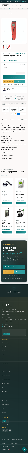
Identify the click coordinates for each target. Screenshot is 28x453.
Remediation (5, 391)
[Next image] (24, 31)
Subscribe (6, 333)
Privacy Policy (5, 443)
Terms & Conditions (14, 443)
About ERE (4, 400)
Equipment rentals (6, 375)
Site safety (4, 359)
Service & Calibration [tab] (22, 119)
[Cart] (20, 5)
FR (25, 1)
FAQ (3, 408)
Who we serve (5, 404)
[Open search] (13, 5)
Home (2, 11)
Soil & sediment (5, 351)
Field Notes (4, 387)
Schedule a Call (8, 81)
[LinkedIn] (6, 430)
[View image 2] (8, 47)
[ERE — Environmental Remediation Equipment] (5, 5)
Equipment (7, 11)
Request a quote (6, 379)
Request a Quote (13, 77)
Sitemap (12, 446)
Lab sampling (5, 355)
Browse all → (4, 175)
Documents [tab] (12, 119)
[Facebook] (3, 430)
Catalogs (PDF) (5, 383)
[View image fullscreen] (3, 41)
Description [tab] (4, 119)
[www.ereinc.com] (14, 305)
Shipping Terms (5, 446)
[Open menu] (24, 5)
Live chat (20, 81)
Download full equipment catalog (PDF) (13, 278)
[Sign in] (16, 5)
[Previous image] (3, 31)
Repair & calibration (6, 371)
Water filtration (5, 346)
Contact (4, 412)
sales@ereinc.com (8, 326)
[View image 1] (3, 47)
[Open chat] (24, 449)
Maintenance (5, 363)
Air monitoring (5, 342)
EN (23, 1)
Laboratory (13, 11)
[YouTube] (10, 430)
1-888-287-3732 (8, 322)
